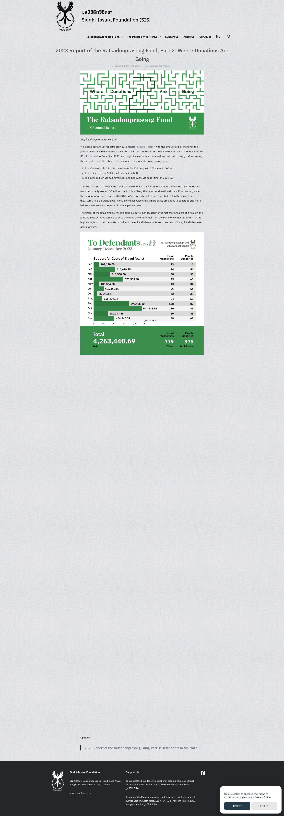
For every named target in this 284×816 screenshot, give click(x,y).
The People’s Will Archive (142, 37)
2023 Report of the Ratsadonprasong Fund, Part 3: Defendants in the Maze (141, 747)
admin (138, 65)
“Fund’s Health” (145, 146)
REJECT (264, 805)
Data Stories (152, 65)
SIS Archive (164, 65)
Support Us (171, 37)
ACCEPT (237, 805)
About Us (188, 37)
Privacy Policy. (263, 796)
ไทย (218, 37)
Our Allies (205, 37)
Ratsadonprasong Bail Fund (102, 37)
